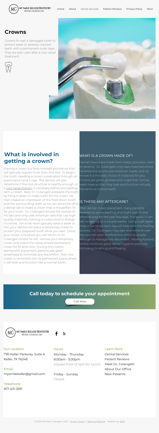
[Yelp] (64, 333)
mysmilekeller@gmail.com (24, 374)
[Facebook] (56, 333)
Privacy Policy (77, 421)
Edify (122, 421)
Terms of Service (96, 421)
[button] (72, 9)
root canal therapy (19, 188)
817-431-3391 (13, 389)
